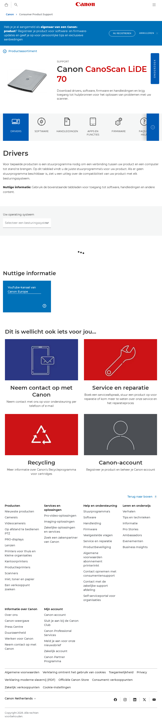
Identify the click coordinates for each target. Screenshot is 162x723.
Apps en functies (93, 133)
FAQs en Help (144, 133)
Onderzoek (155, 68)
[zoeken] (16, 5)
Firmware (119, 131)
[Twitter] (144, 699)
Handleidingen (67, 131)
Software (42, 131)
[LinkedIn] (134, 699)
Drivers (15, 131)
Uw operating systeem (18, 214)
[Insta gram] (125, 699)
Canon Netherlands (19, 698)
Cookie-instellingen (57, 687)
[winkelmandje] (6, 5)
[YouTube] (154, 699)
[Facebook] (115, 699)
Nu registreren (122, 33)
